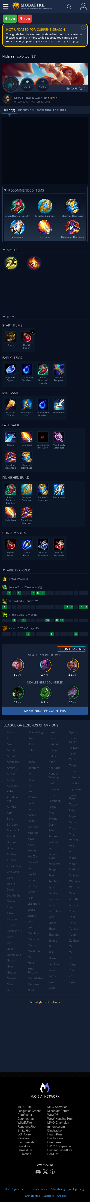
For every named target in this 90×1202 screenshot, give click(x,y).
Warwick (74, 881)
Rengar (53, 869)
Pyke (51, 813)
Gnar (10, 966)
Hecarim (12, 990)
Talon (72, 754)
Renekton (54, 864)
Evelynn (12, 919)
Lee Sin (32, 886)
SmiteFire (24, 1130)
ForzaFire (24, 1146)
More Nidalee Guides (51, 110)
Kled (30, 868)
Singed (52, 941)
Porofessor (25, 1115)
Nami (51, 732)
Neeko (52, 750)
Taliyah (73, 748)
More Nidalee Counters (45, 710)
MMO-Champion (58, 1122)
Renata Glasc (52, 856)
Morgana (33, 984)
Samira (53, 893)
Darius (11, 884)
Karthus (33, 821)
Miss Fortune (33, 970)
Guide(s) (9, 110)
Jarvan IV (33, 768)
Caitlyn (11, 854)
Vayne (73, 828)
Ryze (51, 887)
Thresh (73, 771)
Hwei (31, 738)
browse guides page (67, 41)
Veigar (73, 834)
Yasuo (73, 911)
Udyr (72, 810)
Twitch (73, 804)
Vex (71, 846)
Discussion (26, 110)
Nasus (52, 738)
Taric (72, 759)
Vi (70, 852)
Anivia (11, 773)
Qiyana (52, 819)
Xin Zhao (74, 905)
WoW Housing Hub (59, 1118)
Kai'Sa (32, 803)
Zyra (72, 982)
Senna (52, 905)
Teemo (73, 765)
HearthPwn (54, 1134)
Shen (51, 928)
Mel (30, 957)
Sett (51, 917)
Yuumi (73, 935)
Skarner (53, 958)
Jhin (30, 785)
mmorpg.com (56, 1126)
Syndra (73, 732)
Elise (10, 913)
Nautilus (53, 744)
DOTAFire (24, 1134)
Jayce (31, 779)
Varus (73, 822)
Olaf (51, 783)
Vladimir (74, 869)
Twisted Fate (74, 797)
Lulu (30, 921)
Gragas (11, 972)
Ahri (9, 738)
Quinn (52, 825)
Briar (10, 848)
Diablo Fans (55, 1138)
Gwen (10, 984)
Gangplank (14, 955)
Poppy (52, 807)
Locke (31, 910)
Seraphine (55, 911)
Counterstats (26, 1118)
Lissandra (34, 904)
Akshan (11, 750)
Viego (72, 858)
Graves (11, 978)
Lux (30, 927)
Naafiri (32, 990)
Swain (52, 982)
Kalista (32, 809)
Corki (10, 878)
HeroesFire (25, 1150)
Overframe (54, 1142)
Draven (11, 901)
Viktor (73, 864)
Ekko (10, 907)
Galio (10, 949)
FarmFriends (26, 1142)
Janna (31, 762)
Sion (51, 946)
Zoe (71, 976)
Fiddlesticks (14, 931)
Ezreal (11, 925)
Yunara (73, 928)
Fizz (9, 943)
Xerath (73, 899)
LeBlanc (33, 880)
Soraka (52, 976)
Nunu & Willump (53, 775)
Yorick (73, 923)
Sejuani (53, 899)
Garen (11, 960)
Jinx (30, 791)
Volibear (74, 875)
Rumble (53, 881)
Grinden (54, 98)
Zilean (73, 970)
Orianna (53, 789)
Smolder (53, 964)
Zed (71, 952)
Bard (10, 819)
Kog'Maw (33, 874)
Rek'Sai (53, 842)
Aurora (11, 807)
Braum (11, 842)
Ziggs (72, 964)
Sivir (51, 952)
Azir (9, 813)
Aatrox (11, 732)
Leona (32, 892)
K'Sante (32, 797)
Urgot (73, 816)
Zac (71, 946)
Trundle (74, 783)
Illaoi (31, 744)
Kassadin (33, 827)
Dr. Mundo (14, 895)
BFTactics (24, 1154)
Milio (31, 963)
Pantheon (54, 801)
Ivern (31, 756)
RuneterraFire (27, 1126)
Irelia (31, 750)
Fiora (10, 937)
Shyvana (53, 935)
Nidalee (53, 756)
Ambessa (13, 762)
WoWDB (53, 1115)
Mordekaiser (36, 978)
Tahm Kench (73, 740)
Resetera (24, 1138)
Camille (12, 860)
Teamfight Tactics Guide (45, 1002)
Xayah (73, 893)
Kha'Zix (32, 856)
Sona (51, 970)
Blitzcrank (13, 830)
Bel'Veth (12, 825)
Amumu (12, 768)
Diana (11, 889)
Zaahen (74, 941)
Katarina (33, 833)
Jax (29, 773)
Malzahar (34, 939)
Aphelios (12, 785)
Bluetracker (55, 1130)
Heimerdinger (36, 732)
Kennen (32, 850)
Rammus (54, 836)
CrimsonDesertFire (59, 1150)
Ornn (51, 795)
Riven (51, 875)
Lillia (30, 898)
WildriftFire (25, 1122)
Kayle (31, 839)
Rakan (52, 830)
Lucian (32, 916)
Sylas (51, 988)
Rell (50, 848)
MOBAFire (25, 1107)
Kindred (33, 862)
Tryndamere (77, 789)
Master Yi (34, 951)
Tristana (74, 777)
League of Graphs (29, 1111)
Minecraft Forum (58, 1111)
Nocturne (54, 768)
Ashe (10, 791)
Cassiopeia (14, 866)
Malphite (33, 933)
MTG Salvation (57, 1107)
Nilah (51, 762)
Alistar (11, 756)
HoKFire (52, 1154)
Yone (72, 917)
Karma (32, 815)
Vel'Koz (73, 840)
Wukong (74, 887)
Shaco (52, 923)
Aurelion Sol (12, 799)
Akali (10, 744)
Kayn (31, 844)
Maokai (32, 945)
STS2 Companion (59, 1146)
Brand (11, 836)
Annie (10, 779)
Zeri (71, 958)
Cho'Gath (13, 872)
